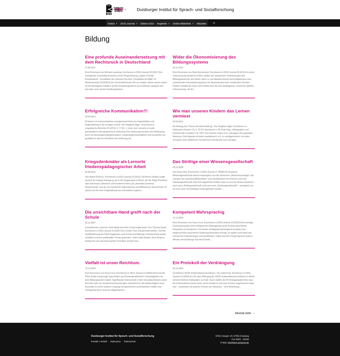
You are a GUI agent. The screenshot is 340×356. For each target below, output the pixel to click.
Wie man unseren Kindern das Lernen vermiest (211, 113)
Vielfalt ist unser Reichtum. (112, 262)
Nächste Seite (245, 312)
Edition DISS (147, 23)
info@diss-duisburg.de (238, 343)
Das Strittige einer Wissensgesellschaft (213, 161)
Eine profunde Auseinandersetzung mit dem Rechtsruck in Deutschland (125, 59)
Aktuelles (201, 23)
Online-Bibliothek (182, 23)
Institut (111, 23)
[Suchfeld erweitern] (214, 23)
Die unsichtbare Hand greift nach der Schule (122, 215)
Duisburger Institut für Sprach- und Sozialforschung (185, 9)
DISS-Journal (127, 23)
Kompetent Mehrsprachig (198, 212)
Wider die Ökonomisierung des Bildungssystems (204, 59)
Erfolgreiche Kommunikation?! (116, 111)
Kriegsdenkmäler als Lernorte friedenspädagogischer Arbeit (115, 164)
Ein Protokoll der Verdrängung (204, 262)
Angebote (162, 23)
